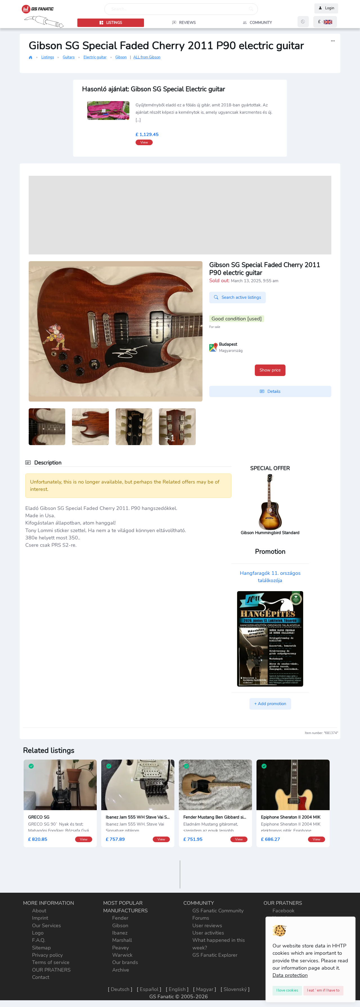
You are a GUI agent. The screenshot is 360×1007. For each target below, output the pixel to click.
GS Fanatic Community (218, 910)
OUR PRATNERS (51, 970)
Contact (40, 977)
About (39, 910)
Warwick (122, 955)
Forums (200, 918)
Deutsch (120, 989)
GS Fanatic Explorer (214, 955)
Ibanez (119, 932)
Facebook (283, 910)
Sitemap (41, 947)
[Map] (213, 346)
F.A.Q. (38, 940)
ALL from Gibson (146, 57)
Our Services (46, 925)
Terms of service (50, 962)
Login (329, 8)
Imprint (40, 918)
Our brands (125, 962)
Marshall (122, 940)
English (177, 989)
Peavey (120, 947)
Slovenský (235, 989)
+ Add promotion (270, 704)
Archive (120, 970)
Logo (38, 932)
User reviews (207, 925)
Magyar (204, 989)
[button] (325, 22)
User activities (208, 932)
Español (149, 989)
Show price (270, 370)
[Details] (333, 41)
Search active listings (240, 297)
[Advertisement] (180, 215)
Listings (47, 57)
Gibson (121, 57)
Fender (120, 918)
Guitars (69, 57)
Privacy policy (47, 955)
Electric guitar (95, 57)
